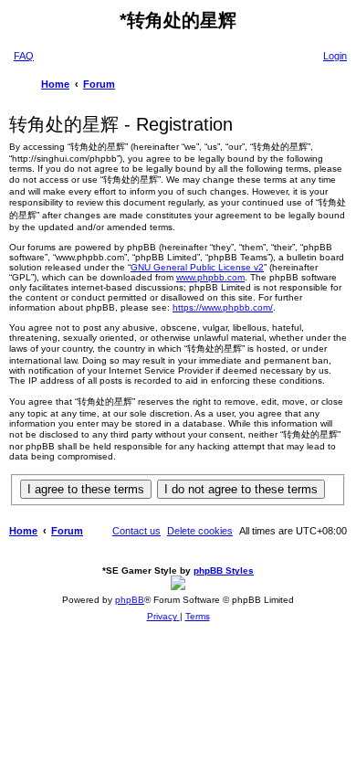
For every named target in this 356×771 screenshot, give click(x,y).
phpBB (129, 600)
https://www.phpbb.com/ (223, 307)
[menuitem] (24, 55)
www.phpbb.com (210, 277)
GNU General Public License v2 (197, 267)
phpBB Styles (224, 570)
